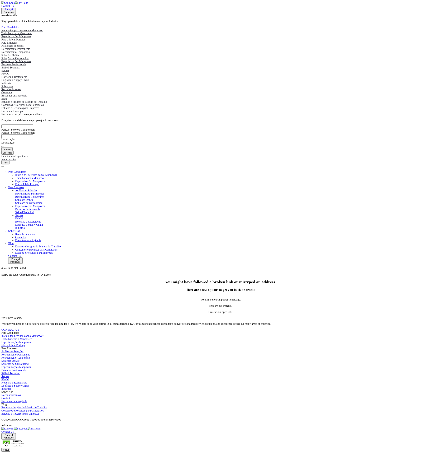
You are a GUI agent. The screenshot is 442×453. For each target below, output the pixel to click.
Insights (227, 305)
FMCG (5, 379)
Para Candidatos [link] (10, 332)
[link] (221, 428)
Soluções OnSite (10, 360)
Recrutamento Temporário (15, 357)
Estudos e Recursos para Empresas (20, 413)
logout (6, 450)
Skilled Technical (10, 373)
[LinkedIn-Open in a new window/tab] (7, 428)
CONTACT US (10, 329)
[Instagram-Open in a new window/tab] (34, 428)
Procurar (7, 149)
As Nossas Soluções (12, 351)
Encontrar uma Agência (14, 401)
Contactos (6, 398)
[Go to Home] (14, 2)
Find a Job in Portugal (13, 345)
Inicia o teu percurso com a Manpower (22, 335)
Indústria (6, 388)
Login (5, 162)
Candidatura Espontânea (14, 156)
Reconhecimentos (11, 395)
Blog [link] (4, 404)
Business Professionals (13, 370)
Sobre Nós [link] (7, 391)
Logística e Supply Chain (15, 385)
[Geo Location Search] (2, 146)
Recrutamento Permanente (15, 354)
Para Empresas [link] (9, 348)
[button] (224, 171)
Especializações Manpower (16, 342)
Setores (5, 376)
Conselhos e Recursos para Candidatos (22, 410)
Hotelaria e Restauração (14, 382)
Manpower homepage (228, 299)
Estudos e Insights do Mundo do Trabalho (24, 407)
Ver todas (7, 152)
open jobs (227, 312)
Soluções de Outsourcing (15, 363)
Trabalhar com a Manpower (16, 339)
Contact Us (7, 5)
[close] (2, 166)
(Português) (8, 10)
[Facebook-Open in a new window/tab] (21, 428)
